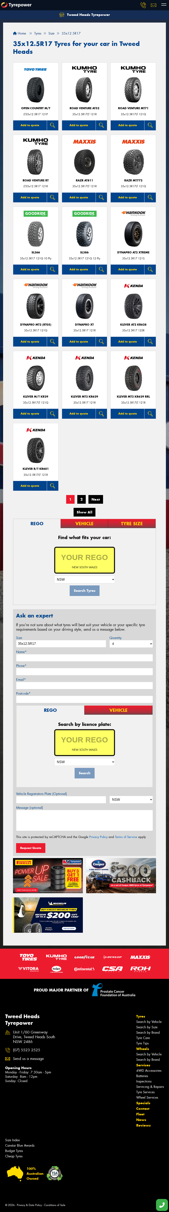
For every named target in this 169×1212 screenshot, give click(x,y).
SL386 (84, 252)
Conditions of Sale (54, 1205)
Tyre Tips (142, 1043)
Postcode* (23, 693)
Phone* (21, 666)
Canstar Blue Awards (19, 1145)
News (141, 1119)
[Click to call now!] (143, 5)
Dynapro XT (84, 324)
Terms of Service (126, 837)
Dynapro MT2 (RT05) (35, 324)
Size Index (12, 1140)
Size (19, 638)
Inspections (143, 1081)
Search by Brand (148, 1032)
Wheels (142, 1049)
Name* (21, 652)
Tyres (140, 1016)
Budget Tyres (14, 1151)
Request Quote (30, 848)
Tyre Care (143, 1038)
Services (143, 1065)
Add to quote (30, 125)
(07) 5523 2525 (26, 1050)
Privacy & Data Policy (29, 1205)
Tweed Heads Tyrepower (88, 14)
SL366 (36, 252)
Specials (143, 1103)
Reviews (143, 1125)
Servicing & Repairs (150, 1087)
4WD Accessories (148, 1070)
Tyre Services (145, 1092)
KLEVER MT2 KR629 (84, 396)
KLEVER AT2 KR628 (133, 324)
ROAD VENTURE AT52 (84, 108)
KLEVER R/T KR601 (36, 469)
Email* (21, 679)
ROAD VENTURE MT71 (133, 108)
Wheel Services (147, 1097)
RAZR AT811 (84, 180)
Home (21, 33)
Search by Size (146, 1027)
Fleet (140, 1114)
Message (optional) (29, 808)
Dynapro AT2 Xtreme (133, 252)
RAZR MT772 (133, 180)
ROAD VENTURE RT (36, 180)
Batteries (142, 1076)
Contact (142, 1108)
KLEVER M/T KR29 (35, 396)
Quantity (115, 638)
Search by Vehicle (149, 1022)
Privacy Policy (98, 837)
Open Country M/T (35, 108)
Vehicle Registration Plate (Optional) (41, 794)
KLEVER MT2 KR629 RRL (133, 396)
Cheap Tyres (13, 1156)
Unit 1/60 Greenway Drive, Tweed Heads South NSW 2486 (34, 1037)
